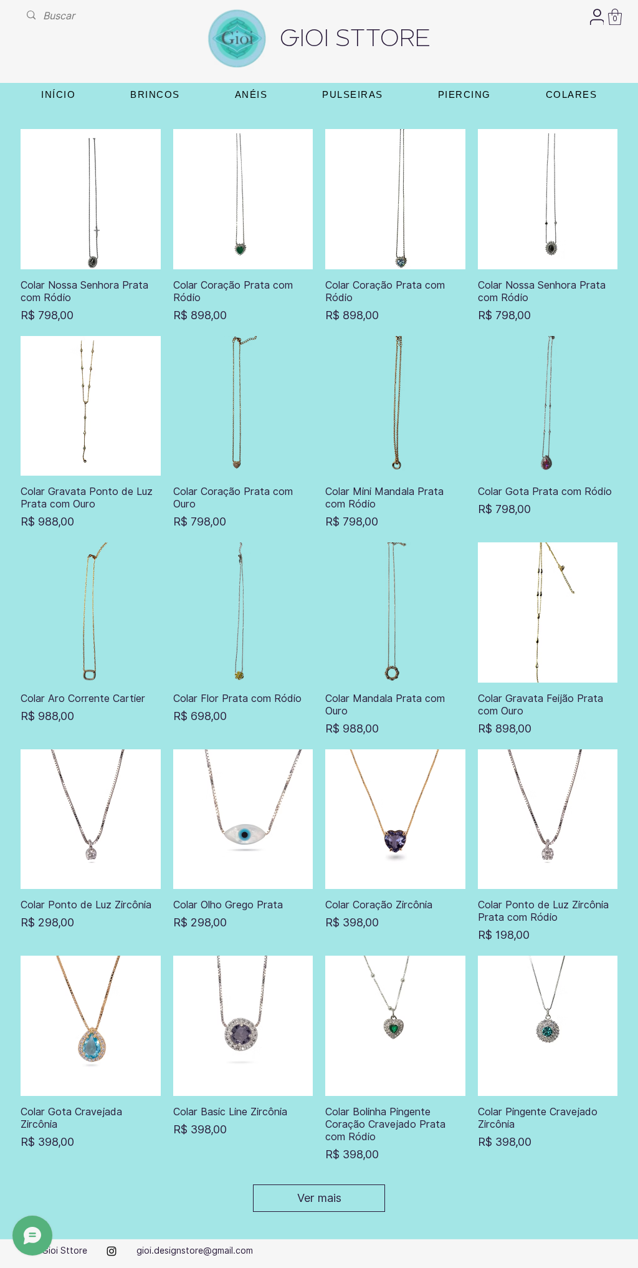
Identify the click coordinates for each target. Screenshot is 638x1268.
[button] (615, 17)
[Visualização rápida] (91, 199)
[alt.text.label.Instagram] (111, 1251)
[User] (597, 17)
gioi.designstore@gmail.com (194, 1251)
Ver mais (319, 1197)
